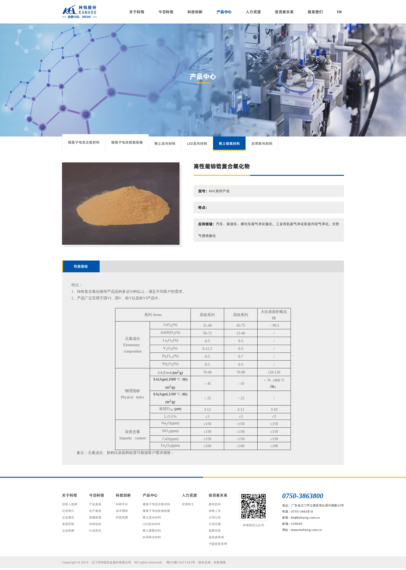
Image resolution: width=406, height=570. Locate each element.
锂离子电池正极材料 (84, 142)
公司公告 (215, 517)
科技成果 (122, 517)
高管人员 (215, 511)
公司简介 (68, 511)
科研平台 (122, 504)
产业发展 (95, 504)
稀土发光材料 (165, 143)
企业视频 (68, 530)
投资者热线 (216, 537)
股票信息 (215, 530)
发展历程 (68, 524)
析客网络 (220, 562)
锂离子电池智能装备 (127, 142)
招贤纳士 (188, 504)
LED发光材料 (197, 143)
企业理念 (68, 517)
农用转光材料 (262, 143)
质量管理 (95, 517)
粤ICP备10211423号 (180, 562)
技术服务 (122, 511)
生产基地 (95, 511)
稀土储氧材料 (229, 143)
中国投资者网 (218, 544)
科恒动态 (95, 524)
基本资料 (215, 504)
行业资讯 (95, 530)
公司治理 (215, 524)
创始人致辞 (69, 504)
